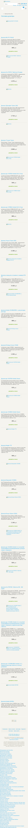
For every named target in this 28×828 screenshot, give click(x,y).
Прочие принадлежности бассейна (8, 777)
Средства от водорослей (5, 788)
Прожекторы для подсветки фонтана (8, 827)
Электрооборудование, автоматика (8, 765)
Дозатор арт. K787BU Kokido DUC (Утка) (12, 173)
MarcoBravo (1, 13)
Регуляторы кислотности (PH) (6, 781)
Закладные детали (4, 761)
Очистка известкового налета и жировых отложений (11, 795)
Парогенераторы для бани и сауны (8, 812)
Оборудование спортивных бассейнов (8, 767)
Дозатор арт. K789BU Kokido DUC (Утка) (12, 207)
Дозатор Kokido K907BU (7, 701)
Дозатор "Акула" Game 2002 (8, 240)
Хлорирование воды (4, 784)
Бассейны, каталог (4, 799)
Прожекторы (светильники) (6, 756)
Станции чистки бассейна (5, 776)
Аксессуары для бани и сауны (6, 814)
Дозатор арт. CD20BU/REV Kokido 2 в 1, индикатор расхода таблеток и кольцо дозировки (11, 665)
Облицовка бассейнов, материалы (7, 806)
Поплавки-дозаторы (4, 785)
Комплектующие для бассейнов (7, 807)
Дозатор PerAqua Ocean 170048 (9, 345)
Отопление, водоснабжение (6, 818)
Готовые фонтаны (4, 824)
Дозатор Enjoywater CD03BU (8, 480)
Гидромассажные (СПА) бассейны (7, 805)
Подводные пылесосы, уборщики (7, 771)
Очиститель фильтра (4, 798)
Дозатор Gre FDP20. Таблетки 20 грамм (11, 72)
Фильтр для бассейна (4, 751)
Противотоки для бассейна (6, 758)
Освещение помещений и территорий (8, 778)
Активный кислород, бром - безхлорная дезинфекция (12, 786)
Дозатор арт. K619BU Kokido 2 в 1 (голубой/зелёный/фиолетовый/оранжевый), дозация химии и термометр (13, 548)
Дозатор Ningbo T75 (6, 445)
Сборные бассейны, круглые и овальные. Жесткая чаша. (12, 802)
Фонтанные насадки (4, 822)
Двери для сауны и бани (5, 816)
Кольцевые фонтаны (4, 823)
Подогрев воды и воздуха (5, 754)
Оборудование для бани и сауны (7, 810)
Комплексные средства (5, 792)
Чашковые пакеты (4, 801)
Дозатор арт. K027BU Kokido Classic (10, 378)
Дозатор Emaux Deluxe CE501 (9, 513)
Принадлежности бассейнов (6, 768)
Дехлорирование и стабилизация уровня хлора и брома (12, 790)
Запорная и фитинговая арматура (7, 763)
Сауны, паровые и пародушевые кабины (9, 819)
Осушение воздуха (4, 759)
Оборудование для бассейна (6, 750)
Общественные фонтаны (5, 820)
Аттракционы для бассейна (6, 773)
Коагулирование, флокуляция (6, 789)
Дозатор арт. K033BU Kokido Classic (10, 412)
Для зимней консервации (5, 794)
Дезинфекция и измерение (6, 755)
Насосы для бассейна (5, 752)
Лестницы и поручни (4, 760)
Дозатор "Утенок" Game (7, 140)
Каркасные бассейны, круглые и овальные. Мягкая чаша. (12, 803)
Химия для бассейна (9, 13)
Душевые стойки (3, 775)
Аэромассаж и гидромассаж (6, 764)
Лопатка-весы (3, 797)
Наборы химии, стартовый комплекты (8, 782)
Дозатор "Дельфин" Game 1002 (9, 105)
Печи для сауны (3, 811)
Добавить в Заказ (13, 51)
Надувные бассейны (4, 809)
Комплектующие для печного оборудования (9, 815)
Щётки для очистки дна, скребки (7, 769)
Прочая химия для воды (5, 793)
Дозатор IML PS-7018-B (7, 37)
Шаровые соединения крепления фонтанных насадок (12, 826)
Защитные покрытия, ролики (6, 772)
